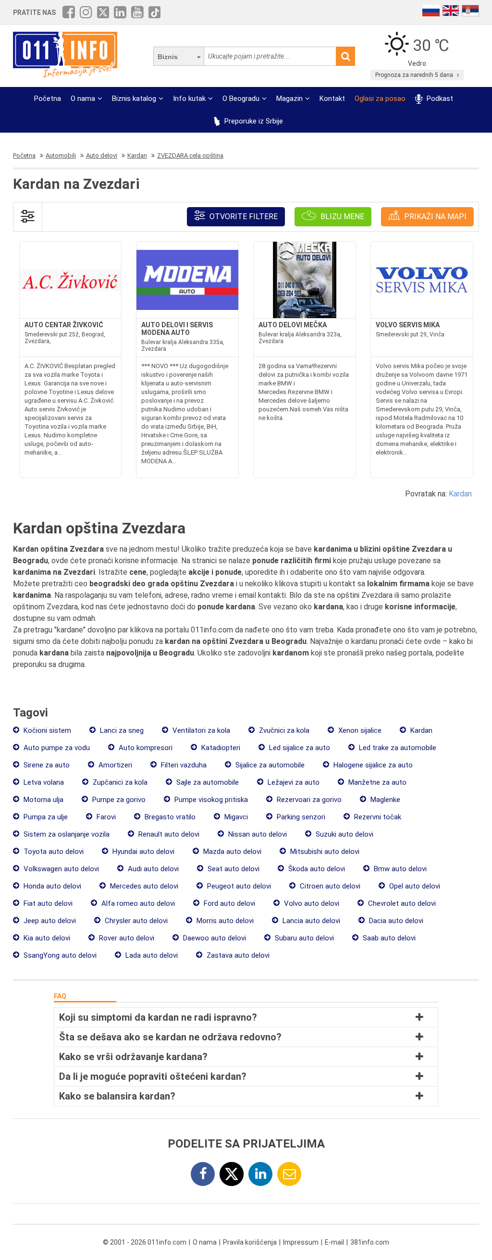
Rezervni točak (376, 817)
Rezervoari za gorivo (308, 799)
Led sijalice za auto (298, 747)
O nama (83, 98)
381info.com (369, 1242)
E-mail (334, 1242)
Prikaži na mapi (434, 216)
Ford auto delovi (228, 903)
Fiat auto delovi (47, 903)
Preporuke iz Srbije (252, 121)
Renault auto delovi (167, 834)
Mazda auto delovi (231, 851)
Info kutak (189, 98)
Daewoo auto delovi (213, 938)
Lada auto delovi (150, 955)
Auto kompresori (144, 747)
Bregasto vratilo (169, 817)
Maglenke (384, 799)
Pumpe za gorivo (118, 799)
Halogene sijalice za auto (372, 765)
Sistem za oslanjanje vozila (66, 834)
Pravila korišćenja (250, 1242)
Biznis (168, 57)
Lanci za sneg (121, 730)
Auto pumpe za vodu (56, 747)
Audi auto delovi (152, 869)
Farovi (105, 817)
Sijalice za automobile (269, 765)
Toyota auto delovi (53, 851)
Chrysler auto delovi (135, 920)
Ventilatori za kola (200, 730)
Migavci (235, 817)
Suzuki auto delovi (343, 834)
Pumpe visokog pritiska (210, 799)
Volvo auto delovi (310, 903)
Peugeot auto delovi (238, 886)
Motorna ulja (42, 799)
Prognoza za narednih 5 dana (415, 75)
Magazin (289, 98)
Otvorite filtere (243, 216)
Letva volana (43, 782)
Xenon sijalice (358, 730)
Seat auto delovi (232, 869)
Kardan (460, 493)
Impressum (301, 1242)
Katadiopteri (219, 747)
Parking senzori (300, 817)
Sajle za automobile (206, 782)
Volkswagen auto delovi (60, 869)
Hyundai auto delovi (142, 851)
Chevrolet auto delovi (401, 903)
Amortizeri (114, 765)
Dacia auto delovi (395, 920)
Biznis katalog (134, 98)
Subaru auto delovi (303, 938)
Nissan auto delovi (256, 834)
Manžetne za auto (376, 782)
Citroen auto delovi (329, 886)
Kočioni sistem (46, 730)
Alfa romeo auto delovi (137, 903)
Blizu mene (341, 216)
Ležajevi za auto (293, 782)
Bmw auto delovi (399, 869)
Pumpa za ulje (45, 817)
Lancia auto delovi (310, 920)
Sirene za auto (46, 765)
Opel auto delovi (413, 886)
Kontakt (332, 98)
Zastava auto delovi (237, 955)
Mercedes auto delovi (143, 886)
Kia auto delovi (46, 938)
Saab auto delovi (388, 938)
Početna (47, 98)
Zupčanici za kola (119, 782)
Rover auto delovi (125, 938)
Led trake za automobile (396, 747)
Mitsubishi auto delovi (323, 851)
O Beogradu (240, 98)
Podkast (439, 98)
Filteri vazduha (183, 765)
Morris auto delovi (224, 920)
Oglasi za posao (380, 98)
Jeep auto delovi (49, 920)
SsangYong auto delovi (59, 955)
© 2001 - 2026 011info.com (144, 1242)
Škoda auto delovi (315, 869)
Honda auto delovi (51, 886)
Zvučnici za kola (283, 730)
